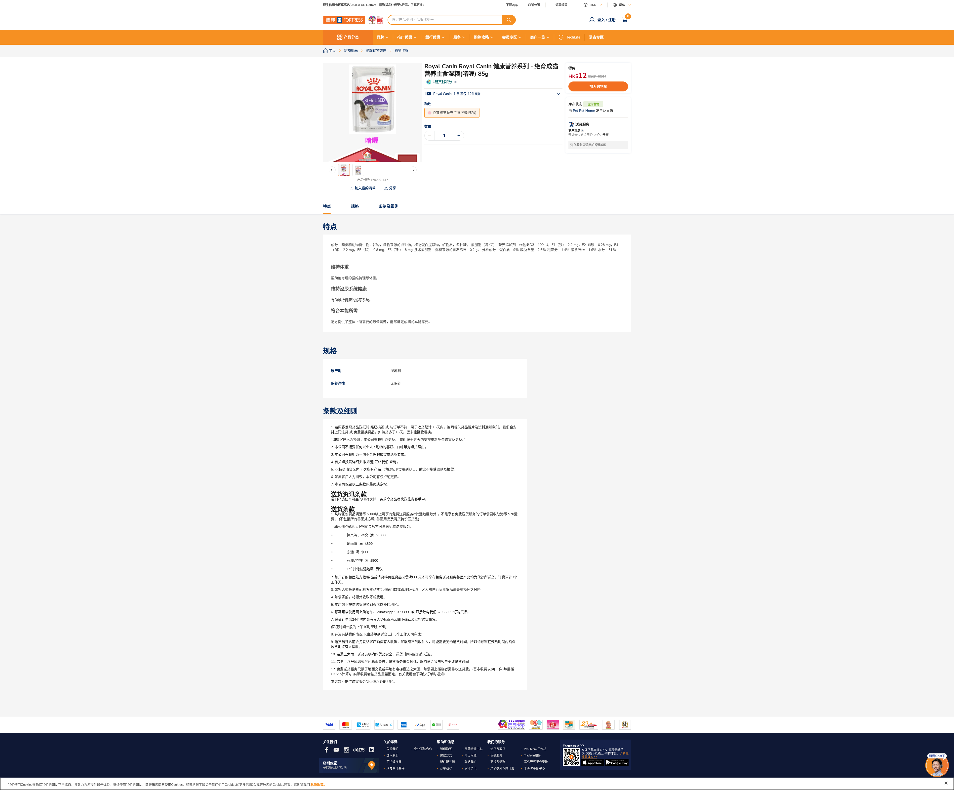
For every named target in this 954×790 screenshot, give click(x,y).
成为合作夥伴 (395, 768)
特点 (327, 206)
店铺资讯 (471, 768)
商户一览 (537, 37)
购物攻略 (481, 37)
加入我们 (392, 755)
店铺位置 (534, 5)
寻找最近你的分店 (335, 767)
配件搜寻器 (447, 762)
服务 (457, 37)
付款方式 (446, 755)
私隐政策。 (319, 785)
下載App (512, 5)
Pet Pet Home (584, 110)
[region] (477, 784)
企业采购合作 (423, 749)
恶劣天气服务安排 (536, 762)
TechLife (573, 37)
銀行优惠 (432, 37)
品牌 (380, 37)
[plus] (459, 135)
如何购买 (446, 749)
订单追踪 (561, 5)
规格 (355, 206)
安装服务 (496, 755)
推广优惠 (404, 37)
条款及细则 (388, 206)
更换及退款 (497, 762)
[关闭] (946, 783)
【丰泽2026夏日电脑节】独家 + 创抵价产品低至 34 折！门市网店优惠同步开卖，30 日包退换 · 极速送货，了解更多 (399, 5)
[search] (509, 20)
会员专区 (509, 37)
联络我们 (471, 762)
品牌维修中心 (473, 749)
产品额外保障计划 (502, 768)
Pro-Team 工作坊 (535, 749)
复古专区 (596, 37)
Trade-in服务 (532, 755)
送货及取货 (497, 749)
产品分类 (351, 37)
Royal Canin (440, 66)
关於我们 (392, 749)
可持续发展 (394, 762)
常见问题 (471, 755)
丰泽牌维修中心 (534, 768)
